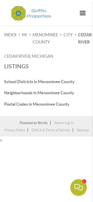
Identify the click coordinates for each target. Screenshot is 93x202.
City (68, 34)
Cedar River (85, 38)
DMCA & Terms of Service (51, 130)
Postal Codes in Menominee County (36, 104)
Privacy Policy (14, 130)
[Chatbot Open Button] (78, 187)
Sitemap (83, 130)
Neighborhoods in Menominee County (39, 92)
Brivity (43, 123)
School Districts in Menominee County (39, 81)
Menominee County (45, 38)
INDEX (10, 34)
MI (24, 34)
